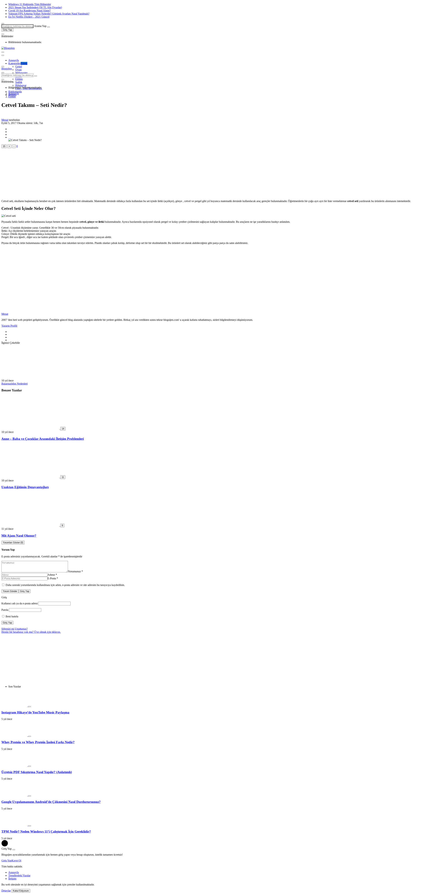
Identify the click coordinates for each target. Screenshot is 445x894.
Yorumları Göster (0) (13, 542)
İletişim (12, 878)
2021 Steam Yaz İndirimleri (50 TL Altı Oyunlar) (35, 7)
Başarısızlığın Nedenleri (14, 383)
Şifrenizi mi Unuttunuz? (14, 628)
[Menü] (2, 52)
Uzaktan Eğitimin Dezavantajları (25, 487)
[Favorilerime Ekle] (29, 706)
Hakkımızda (15, 91)
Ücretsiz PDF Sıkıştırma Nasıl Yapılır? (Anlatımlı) (36, 772)
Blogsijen (6, 68)
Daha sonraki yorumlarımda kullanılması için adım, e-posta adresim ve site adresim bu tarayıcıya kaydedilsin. (65, 584)
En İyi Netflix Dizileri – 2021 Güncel (28, 16)
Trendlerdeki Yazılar (19, 875)
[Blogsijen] (8, 48)
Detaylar (6, 890)
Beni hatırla (11, 616)
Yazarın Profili (9, 325)
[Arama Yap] (2, 23)
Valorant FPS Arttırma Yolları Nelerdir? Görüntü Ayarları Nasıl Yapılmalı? (48, 13)
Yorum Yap (8, 549)
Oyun (18, 69)
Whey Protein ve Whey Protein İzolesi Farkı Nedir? (38, 742)
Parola (4, 609)
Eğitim (19, 79)
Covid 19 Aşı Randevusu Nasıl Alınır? (29, 10)
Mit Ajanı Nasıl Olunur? (18, 535)
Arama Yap (40, 26)
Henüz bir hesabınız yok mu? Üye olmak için (31, 631)
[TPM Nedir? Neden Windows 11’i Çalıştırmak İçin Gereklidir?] (14, 824)
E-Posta (52, 578)
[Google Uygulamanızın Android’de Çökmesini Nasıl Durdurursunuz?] (14, 795)
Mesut (4, 119)
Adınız (52, 574)
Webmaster (21, 72)
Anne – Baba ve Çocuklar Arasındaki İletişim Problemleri (42, 439)
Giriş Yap (7, 30)
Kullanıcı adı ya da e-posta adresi (19, 603)
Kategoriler (17, 63)
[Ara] (48, 26)
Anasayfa (13, 60)
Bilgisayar (20, 85)
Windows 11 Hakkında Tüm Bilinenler (29, 4)
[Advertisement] (105, 172)
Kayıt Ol (16, 860)
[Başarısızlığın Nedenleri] (30, 377)
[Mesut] (9, 310)
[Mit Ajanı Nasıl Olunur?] (30, 525)
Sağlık (18, 82)
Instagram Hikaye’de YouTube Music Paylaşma (35, 712)
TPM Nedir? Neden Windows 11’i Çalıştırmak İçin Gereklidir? (46, 831)
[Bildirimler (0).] (2, 34)
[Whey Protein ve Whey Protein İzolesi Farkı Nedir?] (14, 735)
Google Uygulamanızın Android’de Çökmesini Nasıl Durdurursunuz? (51, 802)
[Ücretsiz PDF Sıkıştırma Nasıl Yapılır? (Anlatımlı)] (14, 765)
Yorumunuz (75, 571)
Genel (18, 66)
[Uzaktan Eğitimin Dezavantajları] (30, 477)
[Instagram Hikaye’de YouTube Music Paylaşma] (14, 705)
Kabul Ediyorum (21, 890)
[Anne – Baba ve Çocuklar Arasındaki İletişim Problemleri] (30, 428)
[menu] (2, 55)
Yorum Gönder (10, 591)
